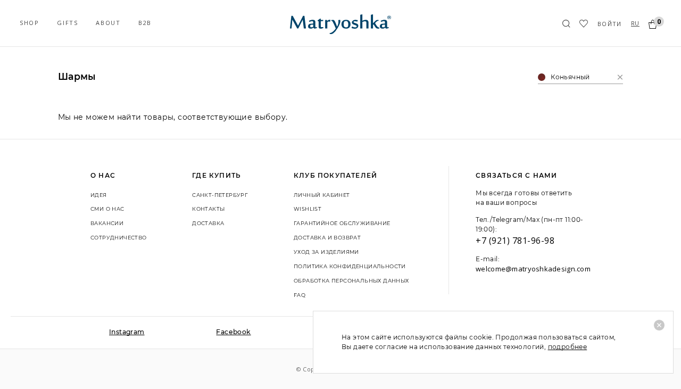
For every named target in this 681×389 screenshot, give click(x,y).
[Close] (659, 325)
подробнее (567, 347)
